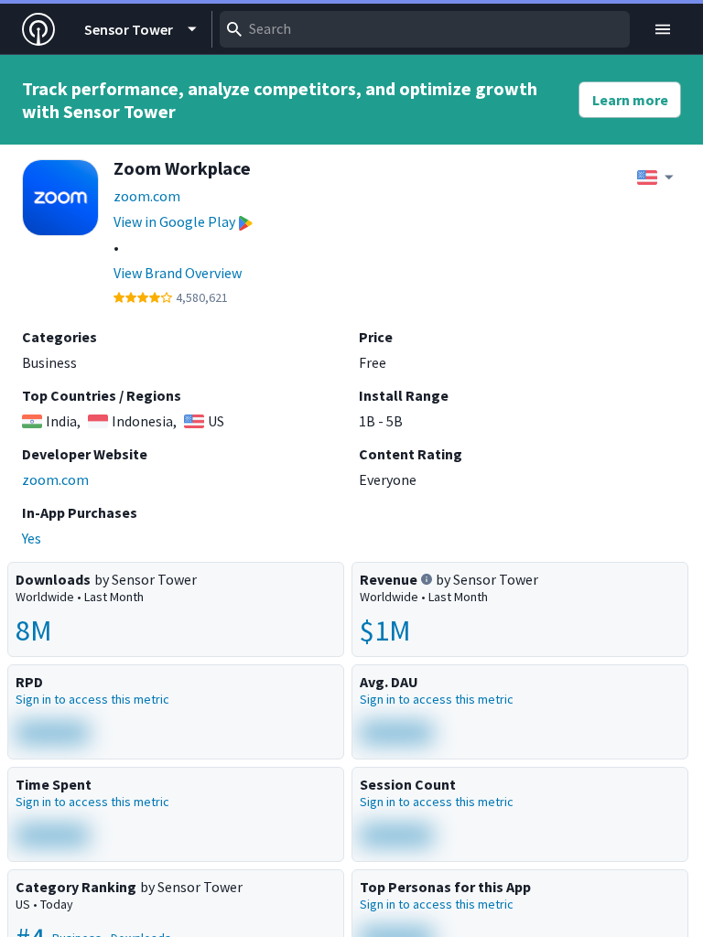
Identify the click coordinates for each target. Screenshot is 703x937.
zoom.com (147, 196)
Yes (31, 538)
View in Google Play (174, 221)
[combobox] (425, 29)
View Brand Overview (178, 273)
